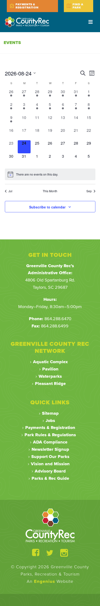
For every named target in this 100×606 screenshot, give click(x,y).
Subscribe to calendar (47, 207)
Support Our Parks (50, 456)
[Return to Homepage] (50, 525)
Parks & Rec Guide (50, 478)
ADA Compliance (50, 442)
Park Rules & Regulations (50, 434)
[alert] (50, 174)
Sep (89, 191)
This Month (50, 191)
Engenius (44, 581)
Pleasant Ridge (50, 383)
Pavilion (50, 369)
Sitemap (50, 413)
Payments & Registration (50, 427)
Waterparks (50, 376)
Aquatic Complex (50, 361)
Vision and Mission (50, 463)
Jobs (50, 420)
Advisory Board (50, 471)
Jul (10, 191)
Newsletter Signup (50, 449)
